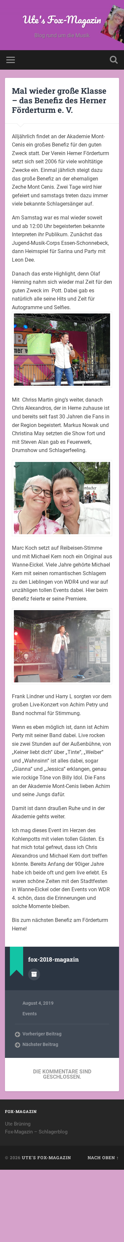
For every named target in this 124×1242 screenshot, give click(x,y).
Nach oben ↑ (103, 1157)
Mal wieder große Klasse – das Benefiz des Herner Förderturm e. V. (59, 100)
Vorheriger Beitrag (42, 1033)
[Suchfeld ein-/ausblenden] (114, 60)
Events (29, 1013)
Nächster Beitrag (40, 1044)
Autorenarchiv (34, 974)
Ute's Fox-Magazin (62, 20)
